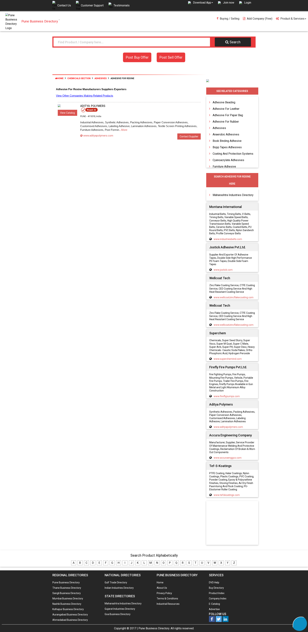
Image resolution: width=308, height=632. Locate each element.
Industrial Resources (168, 603)
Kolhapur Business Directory (68, 609)
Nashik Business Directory (66, 603)
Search (235, 42)
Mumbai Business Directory (67, 598)
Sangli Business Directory (66, 593)
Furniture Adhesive (224, 166)
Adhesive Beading (224, 102)
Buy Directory (216, 587)
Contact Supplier (189, 136)
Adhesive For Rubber (226, 121)
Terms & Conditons (167, 598)
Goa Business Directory (117, 614)
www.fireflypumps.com (227, 396)
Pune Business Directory (66, 582)
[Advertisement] (232, 523)
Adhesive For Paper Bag (228, 115)
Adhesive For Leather (226, 108)
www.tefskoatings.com (227, 495)
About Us (162, 587)
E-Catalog (214, 603)
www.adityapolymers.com (98, 135)
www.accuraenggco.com (228, 457)
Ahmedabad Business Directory (70, 619)
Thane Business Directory (66, 587)
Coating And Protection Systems (233, 153)
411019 (91, 116)
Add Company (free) (259, 18)
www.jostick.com (223, 269)
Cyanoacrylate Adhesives (228, 160)
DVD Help (214, 582)
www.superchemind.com (228, 358)
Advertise (214, 609)
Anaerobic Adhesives (226, 134)
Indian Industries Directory (119, 587)
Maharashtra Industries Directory (233, 195)
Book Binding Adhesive (227, 141)
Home (60, 78)
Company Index (217, 598)
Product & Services (292, 18)
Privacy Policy (164, 593)
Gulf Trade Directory (116, 582)
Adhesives (219, 128)
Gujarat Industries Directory (120, 608)
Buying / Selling (229, 18)
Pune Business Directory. (154, 628)
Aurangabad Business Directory (70, 614)
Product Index (216, 593)
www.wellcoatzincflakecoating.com (233, 297)
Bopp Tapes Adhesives (227, 147)
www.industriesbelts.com (228, 239)
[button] (203, 2)
